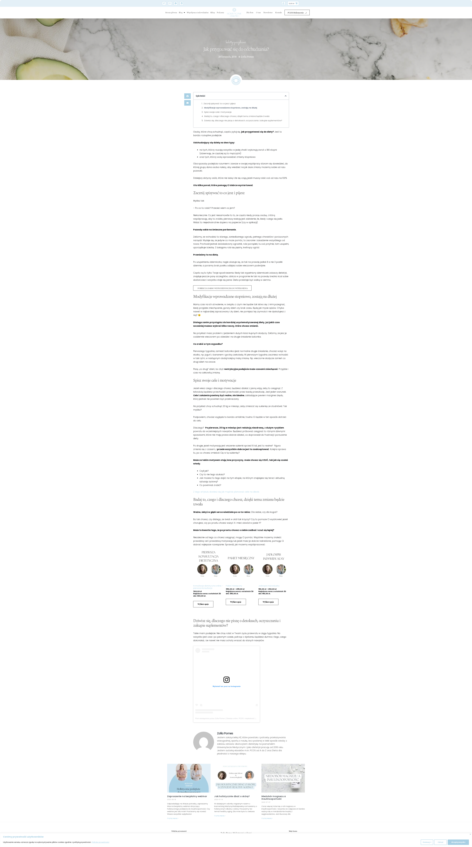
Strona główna (171, 12)
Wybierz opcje (203, 604)
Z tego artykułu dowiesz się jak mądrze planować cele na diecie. (226, 491)
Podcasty (220, 12)
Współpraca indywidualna (197, 12)
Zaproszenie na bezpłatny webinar (187, 796)
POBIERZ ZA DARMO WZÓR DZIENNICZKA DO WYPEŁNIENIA (223, 288)
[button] (187, 96)
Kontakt (278, 12)
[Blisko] (470, 834)
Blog (181, 12)
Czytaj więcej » (172, 818)
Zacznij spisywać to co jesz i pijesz (220, 103)
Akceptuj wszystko (458, 842)
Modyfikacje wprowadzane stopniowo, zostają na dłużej (230, 107)
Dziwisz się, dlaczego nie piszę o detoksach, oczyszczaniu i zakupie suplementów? (243, 120)
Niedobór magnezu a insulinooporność (273, 798)
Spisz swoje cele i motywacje (218, 112)
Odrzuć (440, 842)
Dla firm (249, 12)
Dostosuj (426, 842)
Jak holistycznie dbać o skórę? (232, 796)
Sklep (212, 12)
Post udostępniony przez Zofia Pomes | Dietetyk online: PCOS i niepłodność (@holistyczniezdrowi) (233, 718)
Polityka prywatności (100, 842)
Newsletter (268, 12)
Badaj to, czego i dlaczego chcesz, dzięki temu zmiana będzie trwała (236, 116)
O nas (258, 12)
